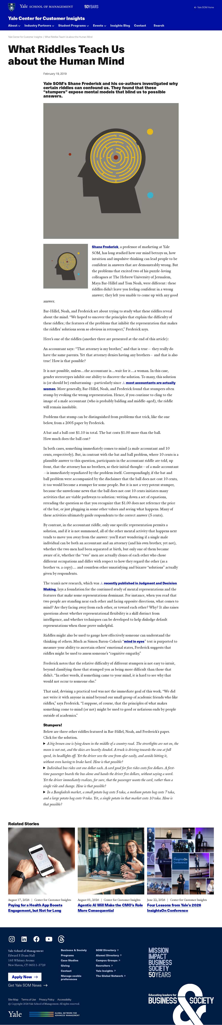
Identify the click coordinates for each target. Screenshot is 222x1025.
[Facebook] (36, 941)
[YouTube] (49, 941)
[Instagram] (11, 941)
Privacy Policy (46, 999)
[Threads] (61, 941)
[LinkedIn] (24, 941)
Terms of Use (28, 999)
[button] (14, 24)
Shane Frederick (105, 246)
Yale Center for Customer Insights (46, 18)
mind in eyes (134, 641)
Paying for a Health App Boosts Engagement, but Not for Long (35, 907)
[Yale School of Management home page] (40, 7)
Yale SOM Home (205, 7)
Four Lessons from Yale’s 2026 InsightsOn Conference (174, 907)
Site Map (13, 999)
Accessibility (64, 999)
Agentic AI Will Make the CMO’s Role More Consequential (110, 907)
